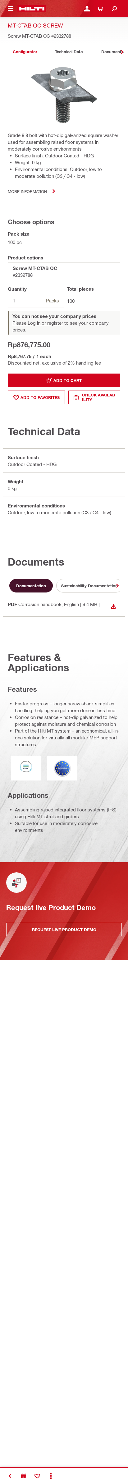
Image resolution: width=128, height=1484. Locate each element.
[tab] (25, 51)
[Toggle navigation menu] (10, 8)
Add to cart (67, 380)
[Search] (114, 8)
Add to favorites (40, 397)
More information (27, 191)
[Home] (31, 8)
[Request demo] (23, 1476)
